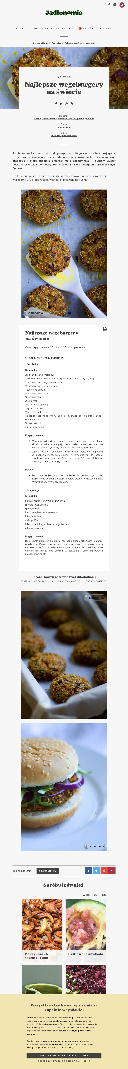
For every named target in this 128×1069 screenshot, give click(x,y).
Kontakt (105, 28)
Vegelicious (82, 153)
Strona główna (40, 43)
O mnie (21, 28)
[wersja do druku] (104, 329)
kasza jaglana (49, 118)
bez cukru (56, 135)
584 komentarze (22, 870)
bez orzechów (69, 135)
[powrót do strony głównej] (64, 12)
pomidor (89, 118)
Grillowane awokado (85, 954)
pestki (80, 118)
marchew (62, 118)
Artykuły (63, 28)
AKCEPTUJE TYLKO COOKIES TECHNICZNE (64, 1061)
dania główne (64, 127)
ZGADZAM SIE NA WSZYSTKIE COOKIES (64, 1055)
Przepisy (41, 28)
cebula (37, 118)
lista (104, 895)
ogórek (72, 118)
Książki (88, 28)
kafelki (96, 895)
